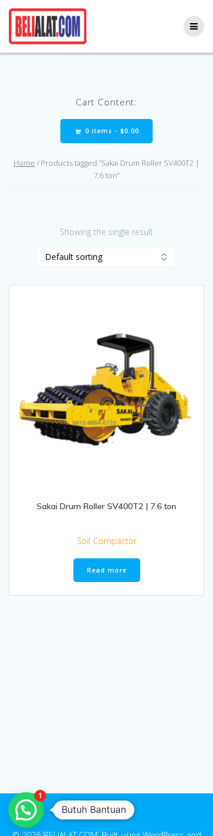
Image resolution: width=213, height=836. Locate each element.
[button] (26, 810)
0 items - (111, 131)
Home (24, 162)
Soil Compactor (107, 540)
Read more (107, 570)
